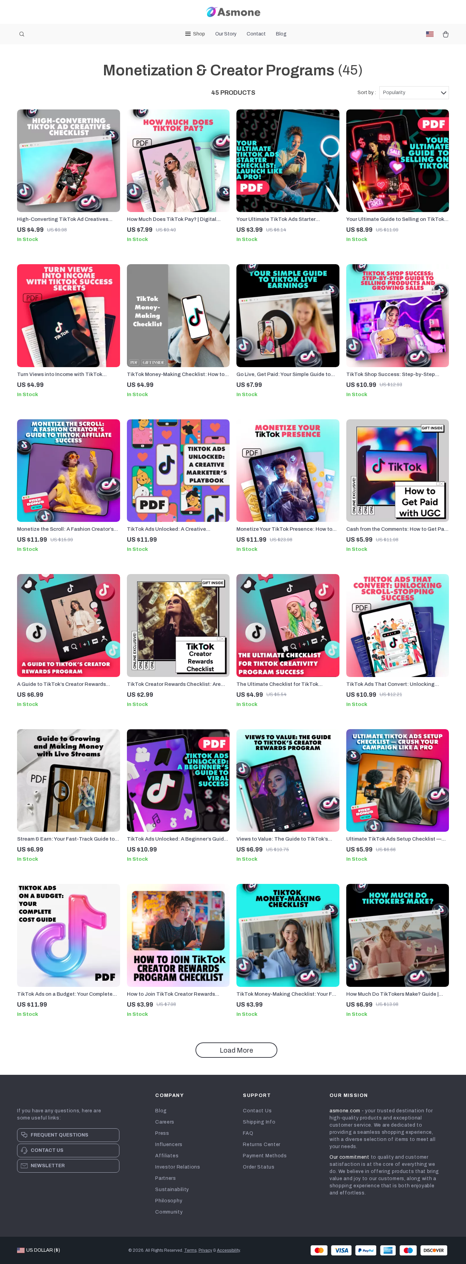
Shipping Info (259, 1122)
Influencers (169, 1144)
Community (169, 1212)
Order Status (258, 1167)
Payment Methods (265, 1155)
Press (162, 1133)
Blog (281, 33)
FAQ (248, 1133)
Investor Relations (177, 1167)
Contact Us (257, 1110)
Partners (165, 1178)
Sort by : (367, 92)
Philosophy (168, 1200)
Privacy (205, 1250)
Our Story (225, 33)
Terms (190, 1250)
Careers (164, 1122)
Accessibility (228, 1250)
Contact (256, 33)
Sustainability (172, 1189)
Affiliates (166, 1155)
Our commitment (349, 1157)
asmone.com (345, 1110)
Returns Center (261, 1144)
